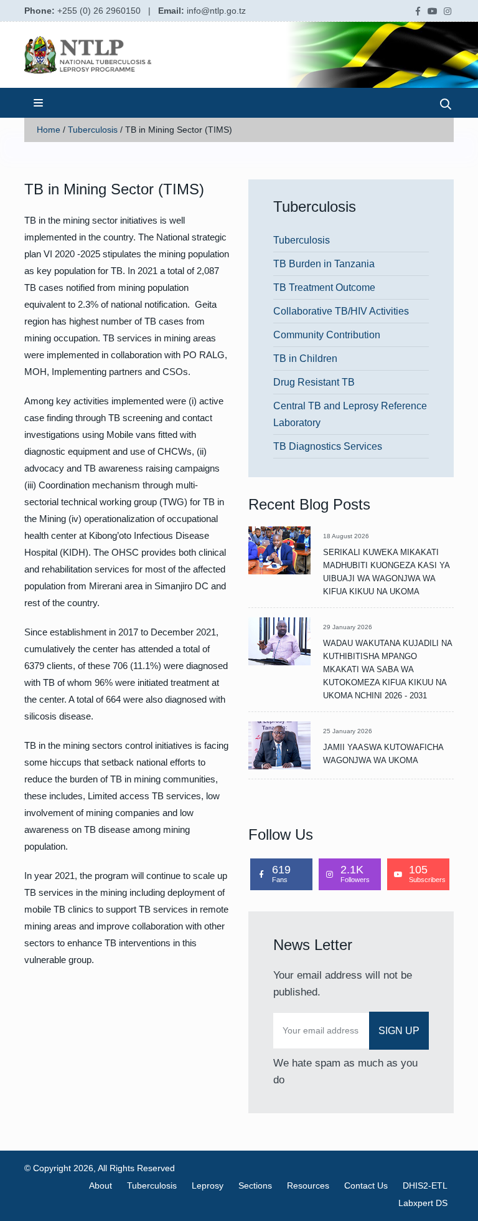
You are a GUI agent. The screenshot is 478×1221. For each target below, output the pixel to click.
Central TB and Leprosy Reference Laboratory (350, 414)
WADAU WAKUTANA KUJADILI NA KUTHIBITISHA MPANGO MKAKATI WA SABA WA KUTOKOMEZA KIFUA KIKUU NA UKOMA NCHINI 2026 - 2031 (387, 669)
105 (427, 873)
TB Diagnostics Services (327, 446)
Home (48, 130)
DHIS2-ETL (425, 1185)
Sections (255, 1185)
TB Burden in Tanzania (324, 264)
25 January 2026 (347, 731)
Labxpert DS (423, 1203)
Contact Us (366, 1185)
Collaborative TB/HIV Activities (341, 311)
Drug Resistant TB (314, 382)
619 (281, 873)
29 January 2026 (347, 627)
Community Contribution (326, 335)
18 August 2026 (346, 536)
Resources (308, 1185)
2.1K (355, 873)
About (100, 1185)
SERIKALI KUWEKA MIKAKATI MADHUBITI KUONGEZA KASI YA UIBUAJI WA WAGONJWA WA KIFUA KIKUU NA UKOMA (386, 572)
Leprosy (207, 1185)
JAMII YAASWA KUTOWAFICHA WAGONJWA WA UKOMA (383, 754)
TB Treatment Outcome (324, 287)
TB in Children (305, 358)
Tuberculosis (93, 130)
